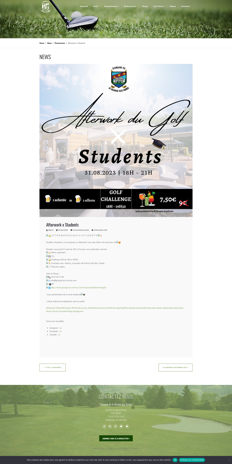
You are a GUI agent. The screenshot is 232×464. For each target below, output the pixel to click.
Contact (185, 6)
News (173, 6)
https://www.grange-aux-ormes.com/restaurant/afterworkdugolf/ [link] (78, 287)
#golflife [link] (124, 307)
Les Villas (158, 6)
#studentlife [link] (141, 307)
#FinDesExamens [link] (80, 307)
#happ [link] (70, 311)
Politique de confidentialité (118, 448)
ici (61, 327)
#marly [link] (55, 311)
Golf (95, 6)
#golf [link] (119, 307)
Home (41, 43)
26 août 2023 (63, 230)
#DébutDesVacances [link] (97, 307)
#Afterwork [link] (51, 307)
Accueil (84, 6)
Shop (145, 6)
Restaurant (130, 6)
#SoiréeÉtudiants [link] (63, 307)
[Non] (228, 460)
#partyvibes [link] (178, 307)
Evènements (111, 6)
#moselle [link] (63, 311)
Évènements (98, 230)
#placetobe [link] (152, 307)
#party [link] (160, 307)
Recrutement (133, 448)
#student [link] (132, 307)
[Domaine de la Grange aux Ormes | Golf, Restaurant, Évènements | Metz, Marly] (45, 6)
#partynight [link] (168, 307)
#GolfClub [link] (111, 307)
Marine (50, 230)
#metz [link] (49, 311)
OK (175, 460)
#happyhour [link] (78, 311)
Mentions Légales (100, 448)
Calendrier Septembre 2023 (175, 367)
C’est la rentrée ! (53, 367)
